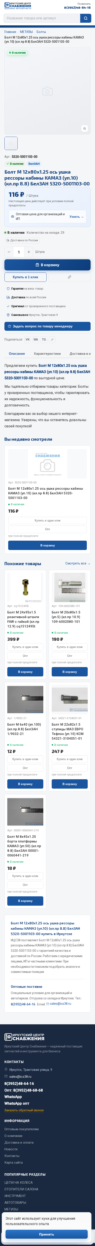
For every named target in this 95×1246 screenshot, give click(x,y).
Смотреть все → (78, 563)
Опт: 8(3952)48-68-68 (23, 1090)
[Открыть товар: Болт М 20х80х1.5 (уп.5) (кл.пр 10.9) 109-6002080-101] (70, 587)
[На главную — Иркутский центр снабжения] (17, 6)
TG (44, 339)
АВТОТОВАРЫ (15, 1203)
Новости (10, 1149)
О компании (13, 1136)
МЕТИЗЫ (11, 1209)
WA (36, 339)
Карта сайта (13, 1163)
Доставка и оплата (19, 1142)
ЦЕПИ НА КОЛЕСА (18, 1183)
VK (28, 339)
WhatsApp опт (16, 1103)
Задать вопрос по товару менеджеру (42, 326)
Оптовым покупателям (21, 1129)
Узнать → (77, 216)
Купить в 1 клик (25, 277)
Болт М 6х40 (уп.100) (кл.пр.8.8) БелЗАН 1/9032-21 (24, 729)
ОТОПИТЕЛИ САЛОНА (21, 1189)
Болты (83, 386)
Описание (17, 353)
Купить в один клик (48, 520)
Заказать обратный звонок (24, 1110)
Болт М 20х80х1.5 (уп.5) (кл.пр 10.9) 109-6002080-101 (66, 617)
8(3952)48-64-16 (77, 6)
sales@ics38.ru (60, 1003)
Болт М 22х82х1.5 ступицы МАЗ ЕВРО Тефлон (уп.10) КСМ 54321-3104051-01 (68, 731)
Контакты (11, 1156)
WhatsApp (13, 1096)
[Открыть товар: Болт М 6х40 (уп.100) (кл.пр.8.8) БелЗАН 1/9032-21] (25, 699)
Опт (47, 529)
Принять (46, 1234)
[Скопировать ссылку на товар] (69, 277)
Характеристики (47, 353)
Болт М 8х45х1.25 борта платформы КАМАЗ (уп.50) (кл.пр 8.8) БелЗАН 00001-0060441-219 (24, 846)
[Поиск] (85, 18)
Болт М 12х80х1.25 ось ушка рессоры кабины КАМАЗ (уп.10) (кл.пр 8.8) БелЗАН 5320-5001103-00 (45, 493)
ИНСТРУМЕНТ (15, 1196)
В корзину (50, 264)
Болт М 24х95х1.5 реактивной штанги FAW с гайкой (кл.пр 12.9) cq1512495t (23, 619)
